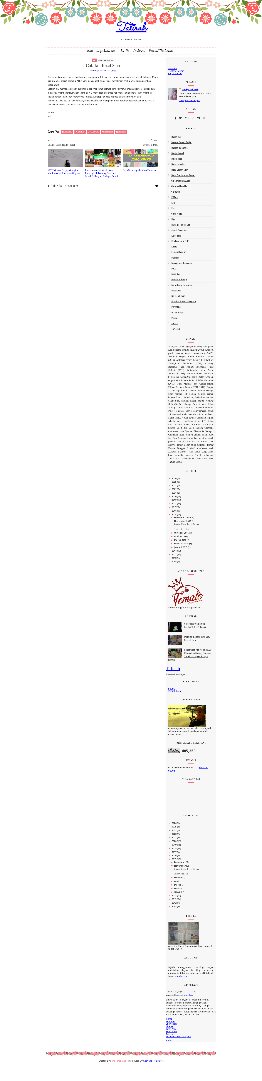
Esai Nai (125, 51)
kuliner (174, 246)
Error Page (171, 1028)
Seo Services (139, 51)
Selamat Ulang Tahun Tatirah (186, 524)
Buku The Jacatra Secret (183, 175)
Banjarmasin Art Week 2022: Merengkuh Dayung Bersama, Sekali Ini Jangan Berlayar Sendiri (102, 173)
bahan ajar (176, 137)
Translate (188, 995)
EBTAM (174, 197)
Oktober (179, 877)
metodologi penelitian (181, 285)
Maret (177, 884)
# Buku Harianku (105, 60)
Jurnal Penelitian (179, 230)
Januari (178, 891)
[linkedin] (193, 118)
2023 (174, 485)
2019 (174, 499)
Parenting (176, 307)
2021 (174, 492)
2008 (174, 561)
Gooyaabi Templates (153, 1060)
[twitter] (180, 118)
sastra (174, 323)
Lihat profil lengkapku (189, 100)
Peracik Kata (174, 690)
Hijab (173, 219)
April (177, 881)
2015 (174, 514)
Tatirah (131, 27)
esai (173, 202)
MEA (173, 268)
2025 (174, 481)
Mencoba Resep (179, 279)
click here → (182, 976)
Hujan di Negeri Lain (180, 224)
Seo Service (171, 1031)
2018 (174, 503)
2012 (174, 557)
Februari (179, 888)
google (171, 688)
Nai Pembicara (178, 296)
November (180, 865)
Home (90, 51)
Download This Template (161, 51)
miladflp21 (176, 290)
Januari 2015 (181, 547)
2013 (174, 554)
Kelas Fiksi (176, 235)
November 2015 (183, 521)
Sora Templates (118, 1060)
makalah (175, 257)
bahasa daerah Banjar (181, 142)
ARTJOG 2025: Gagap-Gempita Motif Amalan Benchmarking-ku (64, 172)
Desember (180, 862)
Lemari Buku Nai (178, 252)
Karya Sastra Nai (106, 51)
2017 (174, 507)
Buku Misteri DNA (179, 169)
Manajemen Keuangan (181, 263)
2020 (174, 496)
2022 (174, 489)
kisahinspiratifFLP (180, 241)
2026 (174, 478)
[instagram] (198, 118)
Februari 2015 (181, 543)
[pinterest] (204, 118)
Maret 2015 (180, 539)
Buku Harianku (178, 164)
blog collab (176, 158)
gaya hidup (176, 213)
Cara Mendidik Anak (180, 180)
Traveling (175, 329)
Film (173, 208)
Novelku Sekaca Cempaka (183, 301)
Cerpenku (175, 191)
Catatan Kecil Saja (181, 529)
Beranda (172, 68)
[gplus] (187, 118)
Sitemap (170, 1026)
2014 (174, 550)
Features (170, 1021)
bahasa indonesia (179, 147)
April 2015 (179, 536)
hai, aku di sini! (175, 73)
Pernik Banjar (177, 312)
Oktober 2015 (181, 532)
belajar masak (177, 153)
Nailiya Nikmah (190, 89)
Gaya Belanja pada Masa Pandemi (139, 170)
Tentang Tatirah (176, 70)
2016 (174, 510)
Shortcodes (171, 1023)
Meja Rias (175, 274)
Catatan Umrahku (179, 186)
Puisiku (174, 318)
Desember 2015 (182, 517)
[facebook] (175, 118)
